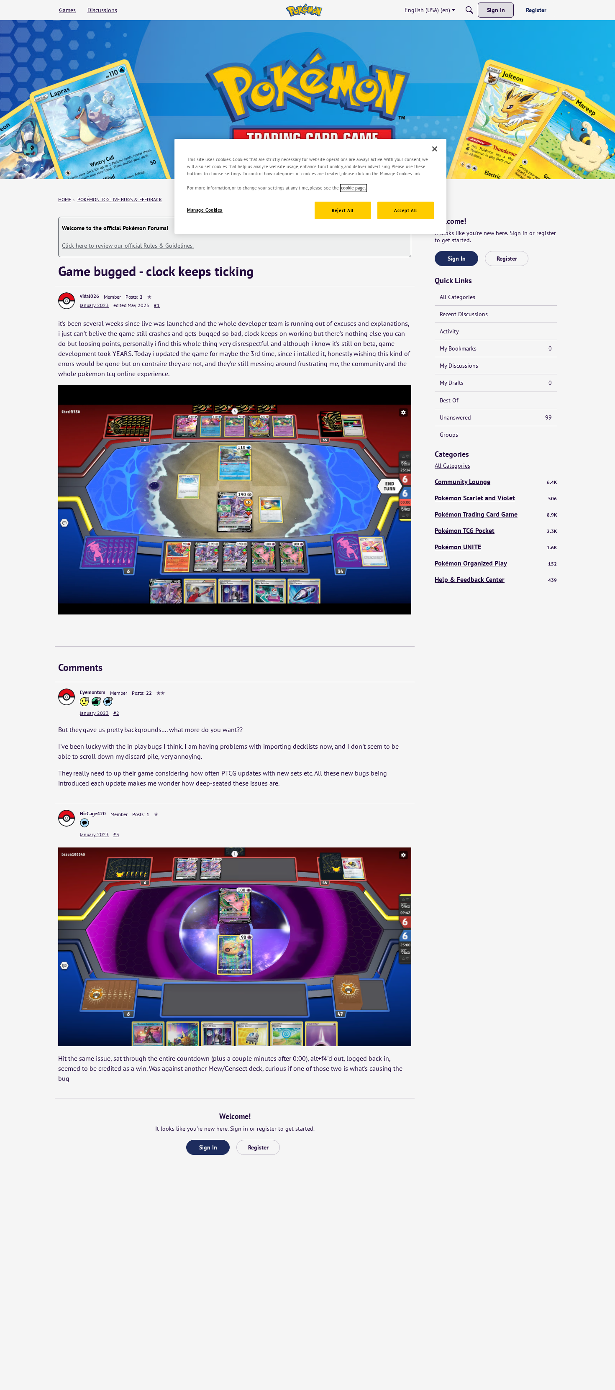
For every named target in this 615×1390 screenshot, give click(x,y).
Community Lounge (496, 481)
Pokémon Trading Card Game (496, 514)
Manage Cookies (205, 210)
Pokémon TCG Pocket (496, 530)
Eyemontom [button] (92, 692)
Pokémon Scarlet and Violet (496, 498)
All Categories (457, 297)
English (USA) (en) (427, 10)
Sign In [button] (208, 1147)
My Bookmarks (496, 348)
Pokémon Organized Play (496, 563)
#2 (116, 713)
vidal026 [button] (89, 296)
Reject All (343, 210)
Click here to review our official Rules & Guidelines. (128, 245)
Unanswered (496, 417)
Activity (449, 331)
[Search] (469, 10)
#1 (157, 305)
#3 (116, 834)
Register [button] (258, 1147)
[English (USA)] (304, 10)
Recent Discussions (464, 314)
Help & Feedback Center (496, 579)
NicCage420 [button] (93, 813)
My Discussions (459, 365)
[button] (66, 300)
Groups (449, 434)
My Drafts (496, 383)
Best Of (449, 400)
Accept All (405, 210)
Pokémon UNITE (496, 547)
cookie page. (353, 188)
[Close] (434, 149)
